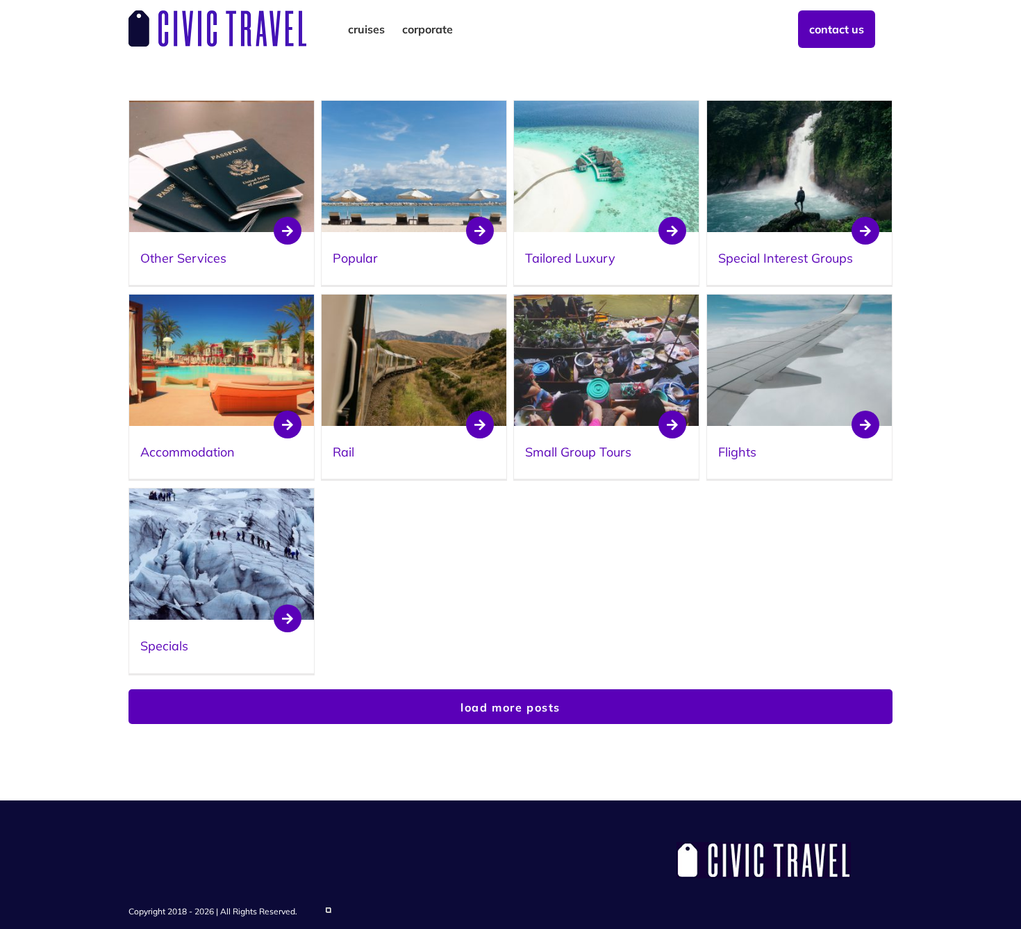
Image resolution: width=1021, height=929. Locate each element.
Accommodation (187, 452)
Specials (164, 646)
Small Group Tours (578, 452)
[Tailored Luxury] (606, 108)
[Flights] (799, 302)
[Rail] (414, 302)
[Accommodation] (221, 302)
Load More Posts (510, 707)
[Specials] (221, 496)
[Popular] (414, 108)
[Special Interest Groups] (799, 108)
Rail (343, 452)
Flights (737, 452)
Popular (355, 258)
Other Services (183, 258)
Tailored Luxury (570, 258)
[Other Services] (221, 108)
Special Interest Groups (785, 258)
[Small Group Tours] (606, 302)
